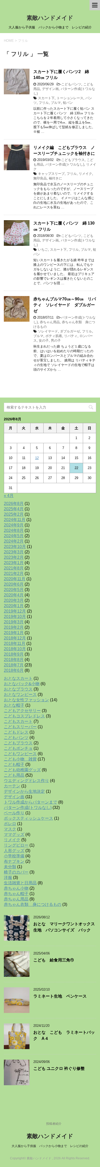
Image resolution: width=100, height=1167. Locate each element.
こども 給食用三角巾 (53, 960)
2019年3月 (14, 622)
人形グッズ (14, 850)
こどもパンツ (71, 84)
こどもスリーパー (20, 727)
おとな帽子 (14, 705)
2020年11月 (14, 579)
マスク (10, 829)
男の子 (56, 340)
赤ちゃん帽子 (16, 893)
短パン (68, 103)
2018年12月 (15, 638)
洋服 (8, 877)
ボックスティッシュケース (28, 818)
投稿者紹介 (54, 1123)
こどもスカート (18, 721)
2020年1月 (14, 606)
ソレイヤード (48, 331)
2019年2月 (14, 627)
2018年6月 (14, 670)
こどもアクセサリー (22, 710)
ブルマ (56, 103)
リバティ (70, 336)
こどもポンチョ (18, 748)
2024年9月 (14, 525)
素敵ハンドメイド (50, 18)
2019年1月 (14, 633)
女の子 (44, 340)
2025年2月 (14, 514)
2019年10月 (15, 616)
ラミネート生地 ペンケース (60, 996)
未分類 (10, 867)
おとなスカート (18, 678)
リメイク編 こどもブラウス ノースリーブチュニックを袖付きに (64, 150)
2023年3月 (14, 552)
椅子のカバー (16, 872)
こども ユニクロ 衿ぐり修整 (59, 1068)
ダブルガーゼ (70, 331)
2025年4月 (14, 509)
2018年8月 (14, 659)
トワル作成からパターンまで (30, 802)
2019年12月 (15, 611)
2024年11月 (14, 519)
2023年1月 (14, 563)
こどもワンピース (20, 754)
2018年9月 (14, 654)
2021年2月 (14, 573)
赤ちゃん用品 (50, 322)
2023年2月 (14, 557)
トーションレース (70, 98)
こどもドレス (16, 732)
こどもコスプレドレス (24, 716)
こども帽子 (14, 764)
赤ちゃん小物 (16, 888)
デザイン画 (50, 89)
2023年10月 (15, 546)
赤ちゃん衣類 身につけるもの (32, 904)
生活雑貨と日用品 (20, 883)
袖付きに (55, 178)
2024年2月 (14, 541)
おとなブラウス (18, 689)
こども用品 (14, 775)
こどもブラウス (73, 160)
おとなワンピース (20, 694)
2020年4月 (14, 595)
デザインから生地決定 (24, 791)
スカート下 (46, 98)
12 (37, 458)
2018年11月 (14, 643)
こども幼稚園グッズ (22, 770)
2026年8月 (14, 503)
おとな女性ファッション (26, 700)
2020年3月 (14, 600)
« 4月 (9, 495)
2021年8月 (14, 568)
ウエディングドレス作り (26, 780)
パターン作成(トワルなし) (64, 164)
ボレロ (10, 823)
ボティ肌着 (53, 336)
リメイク (85, 174)
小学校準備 (14, 856)
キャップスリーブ (51, 174)
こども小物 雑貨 (20, 759)
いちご (43, 249)
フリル (44, 103)
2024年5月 (14, 536)
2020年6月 (14, 584)
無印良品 (40, 178)
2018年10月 (15, 649)
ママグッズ (14, 834)
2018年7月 (14, 665)
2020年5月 (14, 589)
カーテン (12, 786)
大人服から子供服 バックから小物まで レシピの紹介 (50, 1146)
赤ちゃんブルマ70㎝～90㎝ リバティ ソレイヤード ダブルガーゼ (64, 305)
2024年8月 (14, 530)
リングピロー (16, 845)
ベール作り (14, 813)
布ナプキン (14, 861)
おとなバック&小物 (21, 684)
